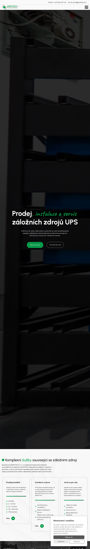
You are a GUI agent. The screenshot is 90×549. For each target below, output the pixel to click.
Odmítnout (61, 541)
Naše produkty (35, 245)
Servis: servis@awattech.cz (77, 2)
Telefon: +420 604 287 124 (57, 2)
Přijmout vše (69, 537)
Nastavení (77, 541)
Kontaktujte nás (55, 245)
